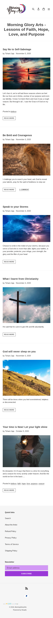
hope (24, 483)
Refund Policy (10, 531)
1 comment (24, 189)
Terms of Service (12, 544)
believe (13, 111)
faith (19, 483)
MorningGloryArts (20, 607)
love (28, 483)
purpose (34, 483)
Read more (9, 118)
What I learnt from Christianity (20, 278)
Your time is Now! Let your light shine (25, 427)
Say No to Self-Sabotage (17, 49)
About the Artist (11, 525)
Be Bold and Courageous (17, 135)
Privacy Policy (11, 538)
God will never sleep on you (19, 351)
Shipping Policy (11, 551)
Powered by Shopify (19, 610)
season (41, 483)
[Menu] (48, 9)
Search (8, 518)
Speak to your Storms (15, 206)
